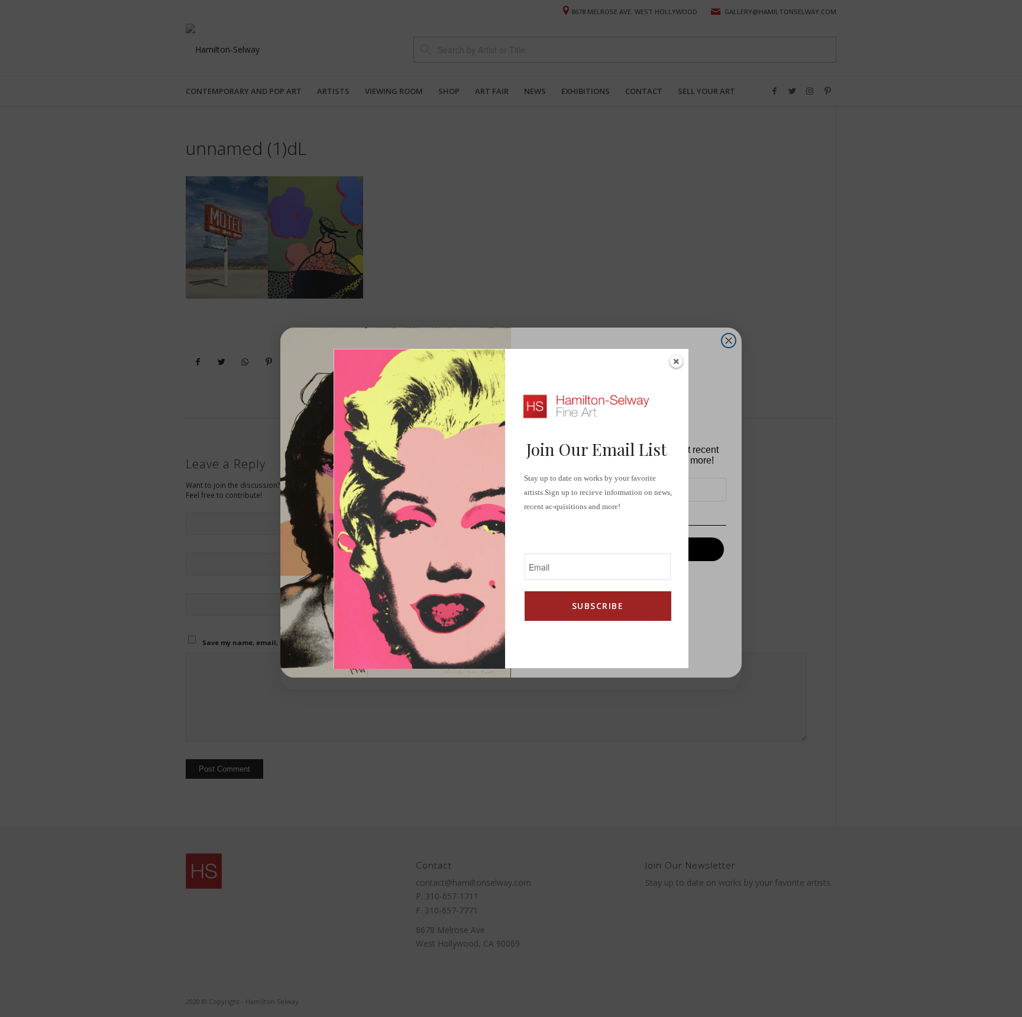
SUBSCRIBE (597, 605)
